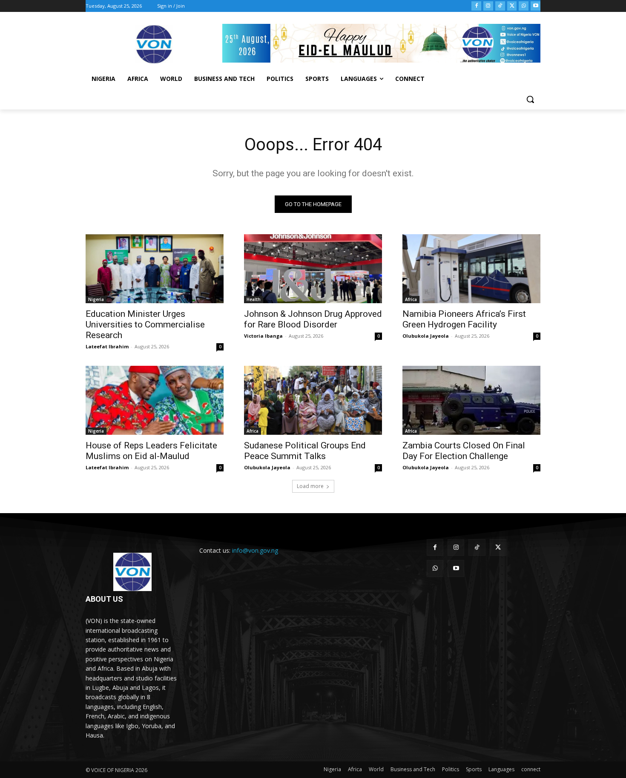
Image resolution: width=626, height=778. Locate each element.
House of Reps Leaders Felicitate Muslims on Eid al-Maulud (151, 450)
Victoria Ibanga (263, 336)
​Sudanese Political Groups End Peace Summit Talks (305, 450)
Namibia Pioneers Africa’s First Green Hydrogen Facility (464, 319)
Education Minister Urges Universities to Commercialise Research (145, 324)
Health (254, 299)
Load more (310, 486)
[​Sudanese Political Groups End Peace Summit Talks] (313, 400)
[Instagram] (488, 6)
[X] (512, 6)
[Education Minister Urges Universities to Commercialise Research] (155, 268)
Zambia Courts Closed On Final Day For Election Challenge (463, 450)
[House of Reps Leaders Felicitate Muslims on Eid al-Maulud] (155, 400)
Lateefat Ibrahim (107, 346)
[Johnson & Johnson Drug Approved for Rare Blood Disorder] (313, 268)
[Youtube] (535, 6)
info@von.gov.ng (255, 550)
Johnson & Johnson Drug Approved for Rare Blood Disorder (313, 319)
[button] (530, 99)
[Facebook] (476, 6)
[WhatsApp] (523, 6)
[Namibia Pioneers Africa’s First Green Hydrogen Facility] (471, 268)
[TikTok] (500, 6)
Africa (411, 299)
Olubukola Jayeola (425, 336)
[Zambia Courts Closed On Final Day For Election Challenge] (471, 400)
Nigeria (96, 299)
